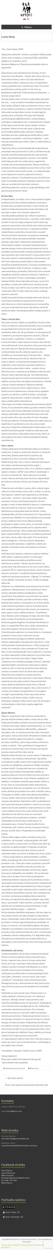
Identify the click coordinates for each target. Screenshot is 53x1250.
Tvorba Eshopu (26, 1245)
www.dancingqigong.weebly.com (15, 1138)
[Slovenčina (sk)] (24, 20)
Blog (32, 1068)
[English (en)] (28, 20)
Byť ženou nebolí (14, 1078)
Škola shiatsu (6, 1183)
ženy (37, 1068)
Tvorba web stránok (9, 1245)
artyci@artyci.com (14, 1111)
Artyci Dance (6, 1170)
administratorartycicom (15, 1068)
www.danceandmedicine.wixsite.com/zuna (19, 1145)
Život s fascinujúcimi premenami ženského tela (24, 1086)
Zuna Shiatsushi (8, 1173)
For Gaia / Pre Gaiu (9, 1180)
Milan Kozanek (7, 1175)
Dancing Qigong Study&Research (15, 1178)
